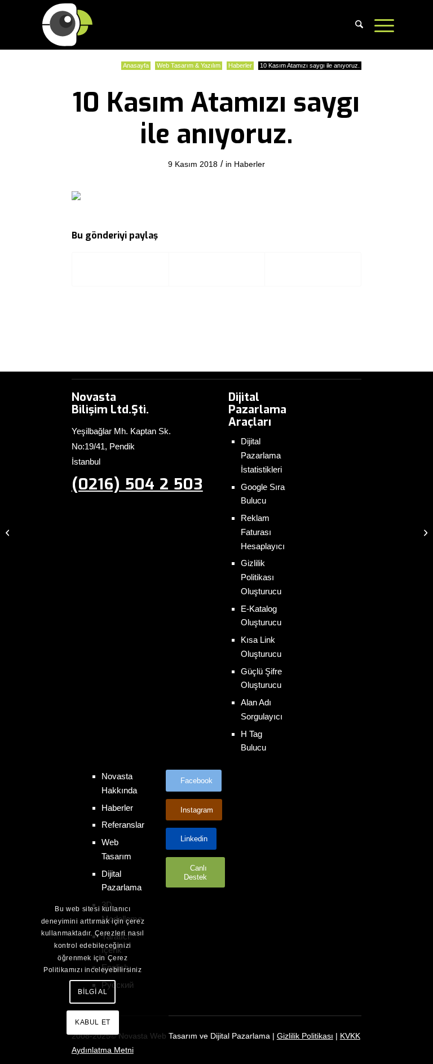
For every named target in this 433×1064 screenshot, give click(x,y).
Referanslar (122, 824)
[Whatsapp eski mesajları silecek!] (424, 532)
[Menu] (381, 25)
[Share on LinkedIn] (313, 269)
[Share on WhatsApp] (217, 269)
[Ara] (359, 25)
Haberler (249, 164)
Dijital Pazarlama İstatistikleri (261, 455)
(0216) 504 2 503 (137, 484)
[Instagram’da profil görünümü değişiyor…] (8, 532)
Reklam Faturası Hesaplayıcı (263, 532)
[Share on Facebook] (120, 269)
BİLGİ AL (92, 992)
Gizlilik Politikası (305, 1035)
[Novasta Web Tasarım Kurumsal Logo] (68, 25)
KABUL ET (93, 1022)
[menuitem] (359, 25)
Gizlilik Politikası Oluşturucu (261, 577)
